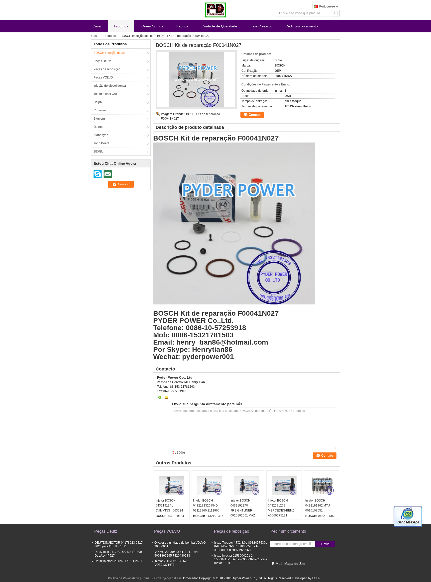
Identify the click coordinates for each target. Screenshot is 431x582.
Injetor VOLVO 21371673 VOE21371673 (171, 563)
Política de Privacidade (123, 578)
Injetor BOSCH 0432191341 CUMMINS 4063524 (169, 505)
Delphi (98, 102)
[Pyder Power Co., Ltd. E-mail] (166, 397)
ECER (316, 578)
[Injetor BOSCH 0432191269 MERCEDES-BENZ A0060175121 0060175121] (284, 485)
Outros (98, 127)
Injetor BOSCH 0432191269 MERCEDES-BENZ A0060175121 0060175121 (281, 510)
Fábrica (182, 26)
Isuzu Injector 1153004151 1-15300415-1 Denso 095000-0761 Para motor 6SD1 (240, 559)
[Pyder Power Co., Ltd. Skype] (159, 397)
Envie (325, 544)
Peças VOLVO (103, 77)
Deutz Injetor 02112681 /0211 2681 (118, 561)
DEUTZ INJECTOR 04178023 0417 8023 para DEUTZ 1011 (119, 544)
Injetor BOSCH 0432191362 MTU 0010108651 (317, 505)
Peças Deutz (102, 61)
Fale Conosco (261, 26)
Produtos (121, 26)
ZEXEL (98, 151)
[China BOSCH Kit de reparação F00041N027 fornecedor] (196, 79)
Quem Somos (152, 26)
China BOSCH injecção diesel (161, 578)
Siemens (100, 118)
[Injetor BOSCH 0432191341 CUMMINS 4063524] (171, 485)
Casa (97, 26)
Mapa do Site (294, 564)
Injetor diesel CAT (105, 94)
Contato (255, 115)
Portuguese (327, 6)
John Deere (101, 143)
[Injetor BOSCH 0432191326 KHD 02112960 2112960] (209, 485)
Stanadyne (101, 135)
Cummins (100, 110)
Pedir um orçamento (302, 26)
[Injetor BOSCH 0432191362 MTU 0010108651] (321, 485)
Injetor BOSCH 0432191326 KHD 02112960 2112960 (206, 505)
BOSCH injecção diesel (137, 36)
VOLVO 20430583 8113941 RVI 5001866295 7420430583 (176, 553)
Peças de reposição (107, 69)
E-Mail (277, 564)
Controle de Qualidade (219, 26)
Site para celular (284, 570)
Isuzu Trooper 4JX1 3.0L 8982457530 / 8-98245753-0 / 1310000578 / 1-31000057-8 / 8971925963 (240, 546)
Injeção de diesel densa (110, 85)
